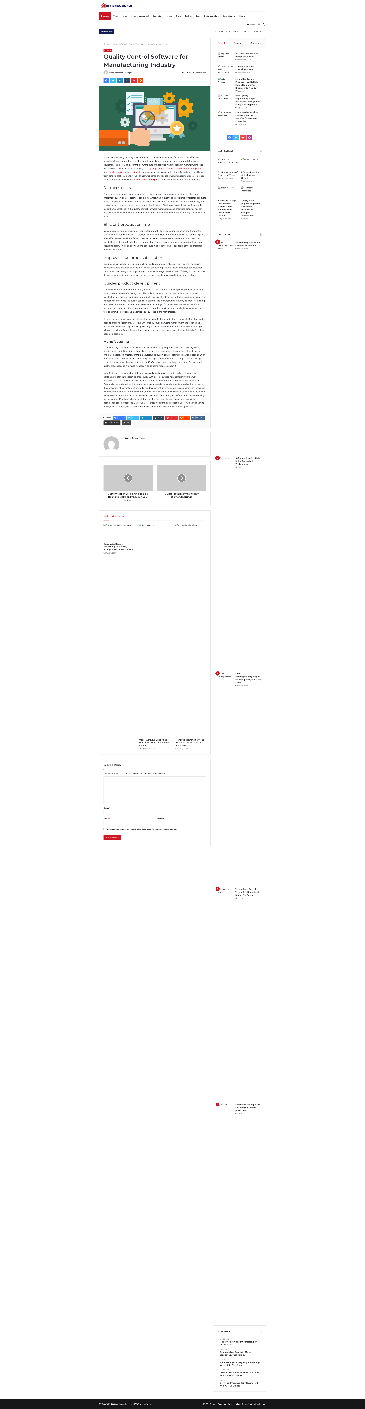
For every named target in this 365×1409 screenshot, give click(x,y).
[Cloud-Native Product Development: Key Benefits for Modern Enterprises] (225, 116)
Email (107, 818)
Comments (255, 43)
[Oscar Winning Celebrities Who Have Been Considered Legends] (155, 630)
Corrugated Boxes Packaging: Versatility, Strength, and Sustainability (118, 547)
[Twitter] (113, 80)
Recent (221, 43)
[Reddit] (140, 80)
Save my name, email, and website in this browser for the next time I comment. (142, 829)
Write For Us (258, 31)
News (124, 16)
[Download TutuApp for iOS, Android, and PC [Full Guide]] (225, 1210)
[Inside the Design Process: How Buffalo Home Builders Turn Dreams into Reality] (225, 83)
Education (157, 16)
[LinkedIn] (120, 80)
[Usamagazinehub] (117, 6)
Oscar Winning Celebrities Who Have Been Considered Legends (154, 743)
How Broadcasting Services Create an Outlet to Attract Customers (189, 743)
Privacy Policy (232, 31)
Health (169, 16)
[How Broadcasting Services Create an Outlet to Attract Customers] (190, 630)
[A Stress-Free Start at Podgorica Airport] (225, 57)
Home (108, 44)
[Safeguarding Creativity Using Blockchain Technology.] (225, 563)
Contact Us (246, 31)
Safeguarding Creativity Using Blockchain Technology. (247, 461)
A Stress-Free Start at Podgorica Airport (251, 175)
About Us (218, 31)
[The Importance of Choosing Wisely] (225, 70)
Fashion (188, 16)
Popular (238, 43)
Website (160, 818)
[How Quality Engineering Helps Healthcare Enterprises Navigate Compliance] (225, 99)
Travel (178, 16)
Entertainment (229, 16)
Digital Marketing (211, 16)
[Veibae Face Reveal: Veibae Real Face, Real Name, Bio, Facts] (225, 994)
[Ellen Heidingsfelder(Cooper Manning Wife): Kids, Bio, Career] (225, 779)
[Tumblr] (127, 80)
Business (105, 16)
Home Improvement (140, 16)
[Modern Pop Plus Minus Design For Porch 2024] (225, 348)
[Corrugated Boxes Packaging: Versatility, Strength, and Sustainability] (119, 532)
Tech (115, 16)
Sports (242, 16)
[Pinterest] (134, 80)
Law (198, 16)
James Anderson (116, 73)
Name (107, 808)
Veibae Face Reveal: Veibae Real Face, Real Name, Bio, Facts (247, 892)
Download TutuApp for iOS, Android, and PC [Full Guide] (247, 1107)
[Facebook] (106, 80)
